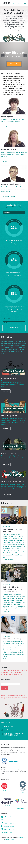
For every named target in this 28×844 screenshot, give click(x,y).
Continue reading (8, 559)
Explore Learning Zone (9, 196)
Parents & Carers (8, 319)
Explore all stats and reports (13, 328)
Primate (7, 839)
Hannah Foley (21, 837)
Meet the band (7, 494)
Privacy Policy (13, 839)
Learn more (6, 391)
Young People (7, 213)
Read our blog (14, 64)
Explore (5, 127)
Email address (5, 680)
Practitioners (7, 323)
